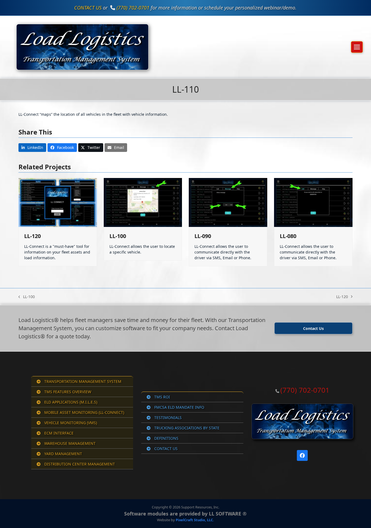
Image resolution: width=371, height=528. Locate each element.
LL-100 (117, 236)
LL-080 (288, 236)
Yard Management (62, 453)
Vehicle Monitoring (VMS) (70, 422)
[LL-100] (143, 202)
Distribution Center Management (79, 464)
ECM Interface (58, 433)
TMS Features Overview (67, 391)
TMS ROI (161, 396)
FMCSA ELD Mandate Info (178, 407)
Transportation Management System (82, 381)
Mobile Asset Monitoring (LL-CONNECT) (83, 412)
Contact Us (165, 448)
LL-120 (32, 236)
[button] (357, 47)
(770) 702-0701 (133, 7)
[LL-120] (57, 202)
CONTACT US (88, 7)
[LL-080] (313, 202)
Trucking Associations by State (186, 427)
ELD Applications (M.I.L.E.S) (70, 402)
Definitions (165, 438)
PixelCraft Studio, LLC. (195, 519)
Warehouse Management (69, 443)
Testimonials (167, 417)
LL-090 (202, 236)
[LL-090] (228, 202)
